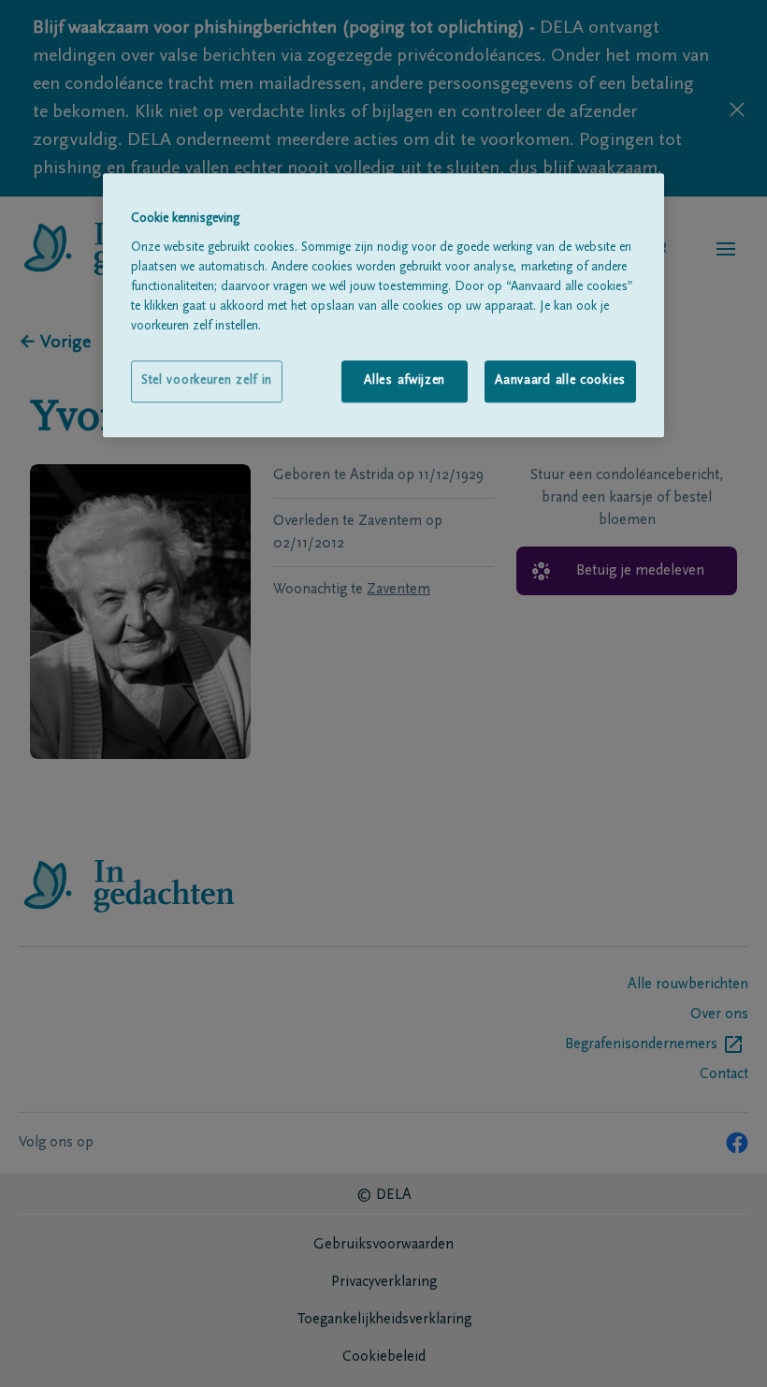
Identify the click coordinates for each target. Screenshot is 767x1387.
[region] (383, 306)
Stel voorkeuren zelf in (206, 380)
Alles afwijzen (404, 380)
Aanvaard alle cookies (560, 380)
